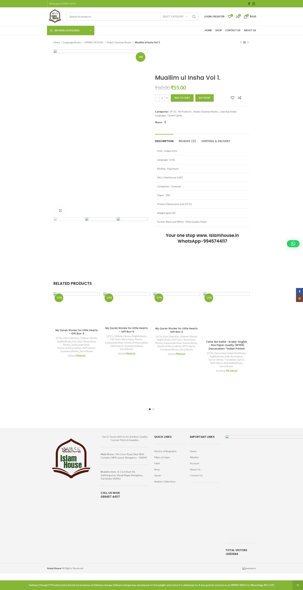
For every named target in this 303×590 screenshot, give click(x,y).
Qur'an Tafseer (215, 359)
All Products (184, 111)
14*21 (172, 111)
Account (194, 463)
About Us (195, 469)
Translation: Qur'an (234, 359)
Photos (66, 344)
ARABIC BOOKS (94, 42)
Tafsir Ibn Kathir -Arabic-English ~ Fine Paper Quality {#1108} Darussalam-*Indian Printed (226, 345)
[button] (293, 243)
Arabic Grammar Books (119, 42)
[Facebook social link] (249, 3)
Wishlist (194, 457)
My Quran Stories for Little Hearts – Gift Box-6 (126, 329)
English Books (64, 341)
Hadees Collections (165, 481)
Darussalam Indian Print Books (230, 353)
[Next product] (248, 42)
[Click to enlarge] (60, 210)
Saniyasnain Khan (80, 344)
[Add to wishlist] (232, 98)
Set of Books (86, 351)
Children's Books (88, 338)
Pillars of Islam (162, 457)
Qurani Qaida (174, 115)
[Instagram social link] (253, 3)
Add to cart (182, 97)
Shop (157, 469)
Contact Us (196, 475)
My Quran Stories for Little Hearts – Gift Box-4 (76, 331)
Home (56, 42)
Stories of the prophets (69, 348)
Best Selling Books (233, 363)
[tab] (164, 139)
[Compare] (239, 98)
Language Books (72, 42)
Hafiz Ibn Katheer (234, 356)
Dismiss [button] (297, 585)
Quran (157, 475)
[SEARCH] (194, 17)
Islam (157, 463)
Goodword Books (69, 351)
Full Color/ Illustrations (84, 341)
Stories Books (190, 343)
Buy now (204, 97)
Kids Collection (71, 338)
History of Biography (165, 451)
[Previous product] (241, 42)
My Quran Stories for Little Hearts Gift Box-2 (176, 330)
